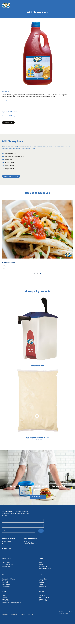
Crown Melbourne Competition (11, 603)
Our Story (5, 581)
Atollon (66, 613)
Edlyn (40, 562)
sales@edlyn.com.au (9, 544)
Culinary (41, 584)
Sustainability (6, 586)
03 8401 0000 (7, 549)
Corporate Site (43, 601)
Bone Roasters (43, 566)
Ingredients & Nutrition (9, 112)
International (6, 566)
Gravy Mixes (42, 581)
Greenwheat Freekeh (45, 568)
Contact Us (42, 595)
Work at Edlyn (6, 584)
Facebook (14, 614)
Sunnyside (42, 570)
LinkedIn (22, 614)
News (4, 595)
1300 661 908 (7, 542)
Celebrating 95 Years (8, 579)
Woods (41, 564)
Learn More (5, 101)
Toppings (41, 583)
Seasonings (42, 586)
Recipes (4, 597)
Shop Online (42, 599)
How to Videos (6, 601)
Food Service (6, 562)
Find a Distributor (44, 597)
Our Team (5, 583)
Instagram (5, 614)
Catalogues (5, 599)
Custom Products (7, 564)
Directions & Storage (9, 116)
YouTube (30, 614)
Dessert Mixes (43, 579)
